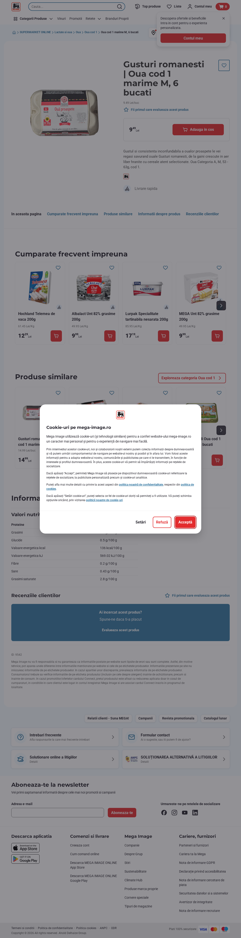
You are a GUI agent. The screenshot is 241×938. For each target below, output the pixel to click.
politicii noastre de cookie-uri (104, 500)
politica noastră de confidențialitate (141, 484)
